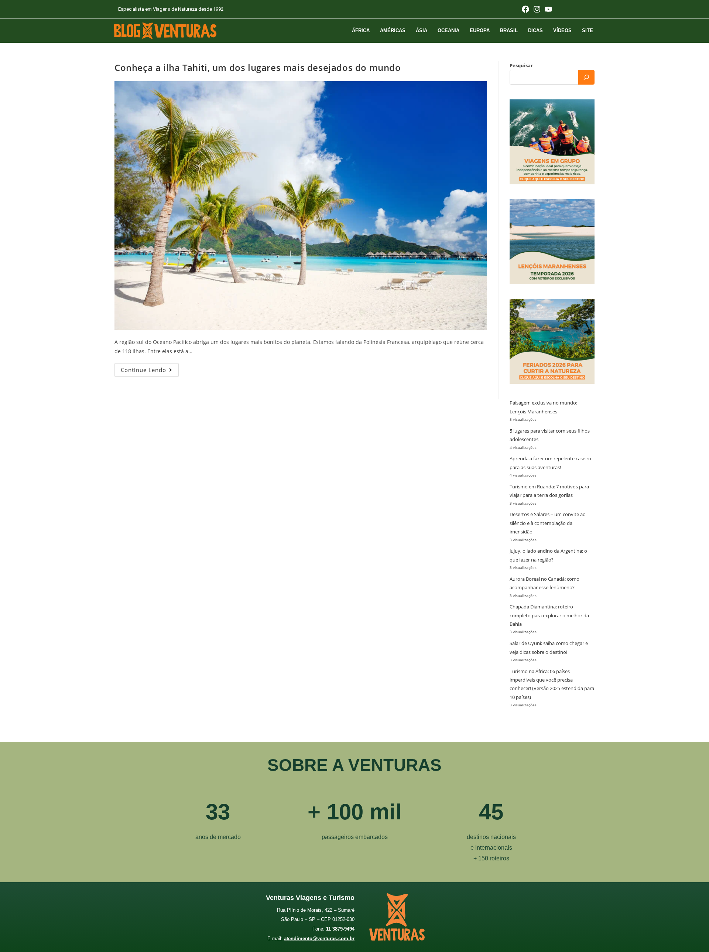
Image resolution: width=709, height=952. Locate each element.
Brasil (509, 30)
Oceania (448, 30)
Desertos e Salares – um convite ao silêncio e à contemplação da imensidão (548, 523)
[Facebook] (525, 9)
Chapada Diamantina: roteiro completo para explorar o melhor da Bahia (549, 615)
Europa (480, 30)
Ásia (421, 30)
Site (587, 30)
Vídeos (562, 30)
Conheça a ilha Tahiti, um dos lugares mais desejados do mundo (257, 67)
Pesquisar (521, 65)
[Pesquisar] (586, 77)
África (361, 30)
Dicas (535, 30)
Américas (392, 30)
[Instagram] (537, 9)
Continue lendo (150, 368)
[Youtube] (548, 9)
